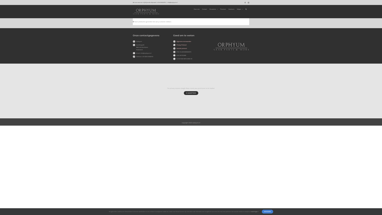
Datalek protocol (181, 48)
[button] (246, 9)
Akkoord (267, 211)
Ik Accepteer (191, 93)
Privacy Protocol (181, 45)
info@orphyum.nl (172, 2)
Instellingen (254, 211)
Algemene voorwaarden (183, 41)
